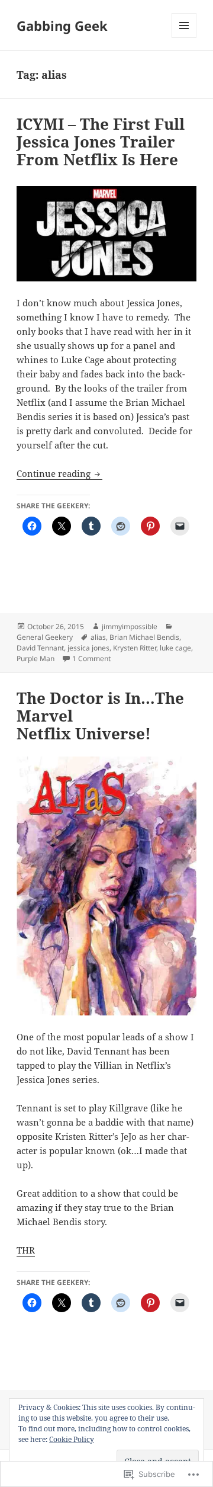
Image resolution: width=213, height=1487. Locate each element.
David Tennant (40, 648)
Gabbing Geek (62, 25)
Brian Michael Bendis (144, 637)
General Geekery (45, 637)
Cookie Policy (71, 1439)
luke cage (175, 648)
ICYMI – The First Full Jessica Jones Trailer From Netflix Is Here (101, 141)
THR (26, 1250)
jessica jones (88, 648)
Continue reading (55, 473)
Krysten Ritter (134, 648)
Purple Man (35, 658)
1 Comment (91, 658)
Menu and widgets (184, 37)
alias (98, 637)
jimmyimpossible (129, 626)
